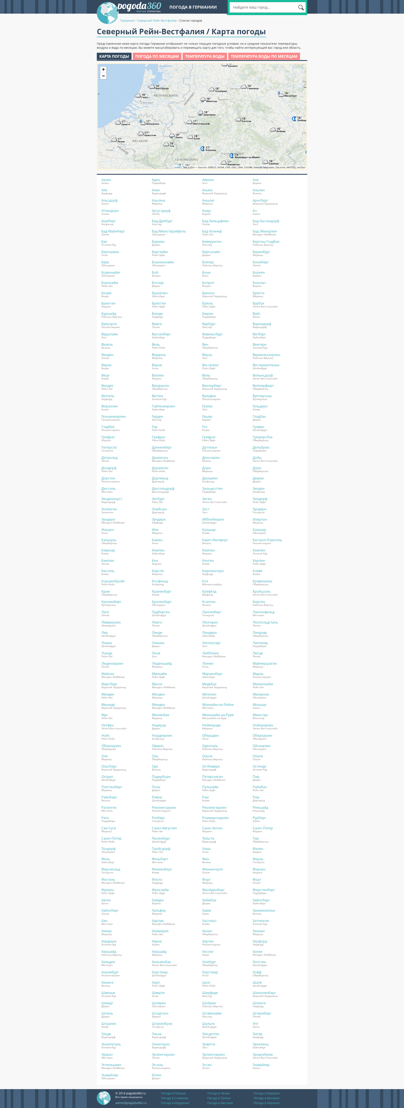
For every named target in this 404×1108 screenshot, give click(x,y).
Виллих (158, 375)
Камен (157, 540)
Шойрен (159, 1003)
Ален (156, 190)
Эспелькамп (111, 1064)
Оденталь (210, 745)
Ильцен (107, 529)
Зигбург (158, 498)
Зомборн (159, 509)
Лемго (157, 622)
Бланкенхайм (163, 262)
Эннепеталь (111, 1044)
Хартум (157, 920)
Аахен (106, 179)
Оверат (158, 745)
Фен (205, 859)
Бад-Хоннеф (212, 231)
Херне (157, 941)
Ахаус (206, 210)
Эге (255, 1023)
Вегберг (259, 334)
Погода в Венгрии (266, 1098)
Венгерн (259, 344)
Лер (104, 632)
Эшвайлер (261, 1064)
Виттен (157, 396)
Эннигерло (161, 1044)
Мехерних (261, 694)
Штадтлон (160, 1013)
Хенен (207, 931)
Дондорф (108, 468)
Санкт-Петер (263, 828)
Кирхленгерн (213, 570)
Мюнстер (260, 715)
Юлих (156, 1075)
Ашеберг (108, 221)
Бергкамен (110, 251)
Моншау (259, 704)
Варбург (209, 324)
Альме (207, 190)
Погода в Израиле (267, 1103)
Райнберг (109, 797)
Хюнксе (107, 982)
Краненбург (161, 591)
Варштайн (109, 334)
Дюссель (108, 488)
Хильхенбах (161, 962)
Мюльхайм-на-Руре (218, 715)
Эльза (156, 1034)
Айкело (208, 179)
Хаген (106, 900)
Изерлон (260, 519)
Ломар (106, 653)
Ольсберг (109, 766)
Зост (205, 509)
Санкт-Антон (212, 828)
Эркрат (107, 1054)
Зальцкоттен (212, 488)
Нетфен (107, 725)
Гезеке (207, 406)
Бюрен (207, 313)
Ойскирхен (262, 745)
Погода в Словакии (174, 1098)
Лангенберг (212, 612)
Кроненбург (162, 601)
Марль (258, 673)
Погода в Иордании (175, 1103)
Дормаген (160, 468)
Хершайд (108, 951)
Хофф (257, 972)
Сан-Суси (108, 828)
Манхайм (159, 673)
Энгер (257, 1034)
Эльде (106, 1034)
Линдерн (209, 632)
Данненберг (162, 447)
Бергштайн (211, 251)
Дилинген (160, 457)
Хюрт (156, 982)
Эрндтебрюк (263, 1054)
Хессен (207, 951)
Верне (106, 365)
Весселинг (210, 365)
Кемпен (158, 550)
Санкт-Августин (164, 828)
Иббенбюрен (213, 519)
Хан (104, 920)
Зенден (258, 488)
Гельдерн (260, 406)
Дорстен (108, 478)
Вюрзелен (109, 406)
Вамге (157, 324)
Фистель (108, 879)
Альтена (158, 200)
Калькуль (108, 540)
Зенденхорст (111, 498)
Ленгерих (210, 622)
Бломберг (261, 262)
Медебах (209, 684)
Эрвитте (208, 1044)
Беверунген (211, 241)
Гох (204, 426)
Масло (157, 684)
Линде (157, 632)
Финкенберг (162, 869)
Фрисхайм (160, 889)
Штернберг (262, 1013)
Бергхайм (160, 251)
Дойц (257, 457)
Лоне (156, 653)
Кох (205, 581)
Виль (206, 375)
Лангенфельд (263, 612)
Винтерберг (212, 385)
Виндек (107, 385)
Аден (156, 179)
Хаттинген (261, 920)
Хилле (257, 951)
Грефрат (108, 437)
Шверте (158, 992)
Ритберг (158, 817)
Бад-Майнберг (113, 231)
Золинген (109, 509)
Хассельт (209, 920)
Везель (107, 344)
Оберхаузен (262, 735)
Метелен (209, 694)
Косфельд (160, 581)
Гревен (258, 426)
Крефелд (209, 591)
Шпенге (259, 1003)
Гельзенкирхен (113, 416)
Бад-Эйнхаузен (265, 231)
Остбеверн (211, 766)
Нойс (105, 735)
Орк (155, 766)
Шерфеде (210, 992)
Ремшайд (260, 807)
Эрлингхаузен (163, 1054)
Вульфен (209, 396)
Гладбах (259, 416)
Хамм (206, 910)
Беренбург (261, 251)
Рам (205, 797)
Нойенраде (211, 725)
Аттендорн (110, 210)
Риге (105, 817)
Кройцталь (261, 591)
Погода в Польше (173, 1093)
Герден (157, 416)
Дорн (206, 468)
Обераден (210, 735)
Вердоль (159, 354)
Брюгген (108, 303)
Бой (155, 272)
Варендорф (262, 324)
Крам (105, 591)
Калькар (209, 529)
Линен (106, 643)
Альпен (259, 190)
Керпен (259, 560)
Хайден (158, 900)
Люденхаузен (112, 663)
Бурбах (258, 303)
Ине (155, 529)
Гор (154, 426)
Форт (206, 879)
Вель (156, 344)
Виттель (107, 396)
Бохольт (259, 282)
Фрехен (107, 889)
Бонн (206, 272)
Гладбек (107, 426)
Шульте (208, 1023)
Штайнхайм (212, 1013)
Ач (255, 210)
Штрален (108, 1023)
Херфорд (260, 941)
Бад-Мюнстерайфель (169, 231)
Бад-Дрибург (162, 221)
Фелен (258, 848)
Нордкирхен (162, 735)
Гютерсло (109, 447)
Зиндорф (260, 498)
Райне (157, 797)
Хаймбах (209, 900)
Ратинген (109, 807)
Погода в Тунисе (219, 1098)
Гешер (207, 416)
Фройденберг (213, 889)
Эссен (207, 1064)
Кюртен (259, 601)
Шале (257, 982)
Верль (207, 354)
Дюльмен (210, 478)
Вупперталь (262, 396)
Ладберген (161, 612)
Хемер (106, 931)
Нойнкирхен (263, 725)
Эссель (157, 1064)
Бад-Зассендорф (266, 221)
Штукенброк (162, 1023)
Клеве (257, 570)
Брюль (207, 303)
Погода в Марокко (267, 1093)
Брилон (208, 293)
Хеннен (259, 931)
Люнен (207, 663)
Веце (105, 375)
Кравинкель (262, 581)
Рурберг (259, 817)
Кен (155, 560)
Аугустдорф (161, 210)
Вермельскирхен (266, 354)
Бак (104, 241)
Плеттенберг (111, 787)
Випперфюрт (263, 385)
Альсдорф (109, 200)
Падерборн (161, 776)
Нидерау (159, 725)
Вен (205, 344)
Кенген (208, 560)
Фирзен (259, 869)
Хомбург (209, 962)
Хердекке (108, 941)
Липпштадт (211, 643)
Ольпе (207, 756)
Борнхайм (109, 282)
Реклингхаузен (164, 807)
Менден (107, 694)
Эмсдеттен (210, 1034)
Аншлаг (208, 200)
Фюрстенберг (264, 889)
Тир (256, 838)
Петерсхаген (212, 776)
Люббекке (210, 653)
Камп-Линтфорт (215, 540)
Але (256, 179)
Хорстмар (160, 972)
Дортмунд (160, 478)
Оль (155, 756)
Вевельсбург (212, 334)
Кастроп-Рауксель (267, 540)
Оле (104, 756)
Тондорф (108, 848)
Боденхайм (110, 272)
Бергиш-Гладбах (266, 241)
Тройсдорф (161, 848)
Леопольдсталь (265, 622)
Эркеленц (260, 1044)
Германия (127, 20)
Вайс (256, 313)
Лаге (105, 612)
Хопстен (259, 962)
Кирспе (158, 570)
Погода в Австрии (220, 1103)
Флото (157, 879)
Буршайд (108, 313)
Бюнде (157, 313)
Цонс (206, 982)
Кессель (107, 570)
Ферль (258, 859)
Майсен (107, 673)
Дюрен (258, 478)
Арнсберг (260, 200)
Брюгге (258, 293)
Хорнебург (110, 972)
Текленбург (161, 838)
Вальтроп (109, 324)
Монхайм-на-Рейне (218, 704)
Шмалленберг (264, 992)
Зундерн (259, 509)
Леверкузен (111, 622)
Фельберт (160, 859)
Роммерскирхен (215, 817)
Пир (256, 776)
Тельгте (208, 838)
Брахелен (159, 293)
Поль (156, 787)
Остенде (259, 766)
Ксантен (208, 601)
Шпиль (107, 1013)
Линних (158, 643)
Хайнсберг (261, 900)
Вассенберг (161, 334)
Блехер (208, 262)
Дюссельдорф (163, 488)
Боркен (259, 272)
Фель (105, 859)
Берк (105, 262)
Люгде (258, 653)
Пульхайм (210, 787)
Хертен (208, 941)
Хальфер (159, 910)
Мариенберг (212, 673)
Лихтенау (260, 643)
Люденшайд (162, 663)
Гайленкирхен (163, 406)
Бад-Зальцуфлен (215, 221)
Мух (104, 715)
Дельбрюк (261, 447)
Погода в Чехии (218, 1093)
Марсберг (109, 684)
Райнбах (260, 787)
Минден (158, 704)
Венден (107, 354)
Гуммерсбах (262, 437)
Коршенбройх (113, 581)
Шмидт (107, 1003)
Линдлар (260, 632)
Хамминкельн (264, 910)
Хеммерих (160, 931)
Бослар (158, 282)
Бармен (158, 241)
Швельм (108, 992)
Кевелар (108, 550)
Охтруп (107, 776)
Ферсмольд (110, 869)
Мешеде (108, 704)
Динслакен (211, 457)
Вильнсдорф (263, 375)
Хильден (108, 962)
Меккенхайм (263, 684)
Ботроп (208, 282)
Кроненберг (111, 601)
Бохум (106, 293)
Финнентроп (212, 869)
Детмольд (109, 457)
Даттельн (209, 447)
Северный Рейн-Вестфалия (157, 20)
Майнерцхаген (265, 663)
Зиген (207, 498)
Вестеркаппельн (266, 365)
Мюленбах (160, 715)
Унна (206, 848)
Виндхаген (160, 385)
